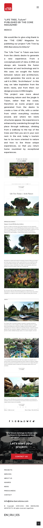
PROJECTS (8, 470)
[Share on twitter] (12, 421)
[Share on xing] (30, 421)
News (6, 486)
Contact (8, 495)
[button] (37, 7)
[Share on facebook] (9, 421)
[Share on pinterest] (18, 421)
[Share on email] (33, 421)
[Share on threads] (15, 421)
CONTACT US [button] (21, 456)
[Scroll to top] (38, 523)
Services (7, 474)
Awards (7, 482)
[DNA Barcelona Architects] (8, 7)
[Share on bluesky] (27, 421)
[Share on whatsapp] (24, 421)
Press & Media (9, 491)
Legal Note (29, 508)
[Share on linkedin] (21, 421)
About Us (8, 478)
